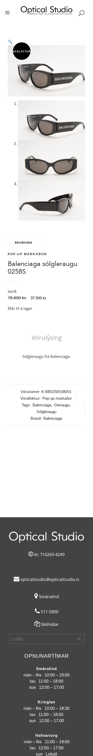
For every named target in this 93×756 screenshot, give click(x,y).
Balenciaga (42, 405)
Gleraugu (61, 405)
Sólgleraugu (46, 411)
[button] (46, 42)
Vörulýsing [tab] (47, 337)
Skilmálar (49, 624)
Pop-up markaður (27, 254)
